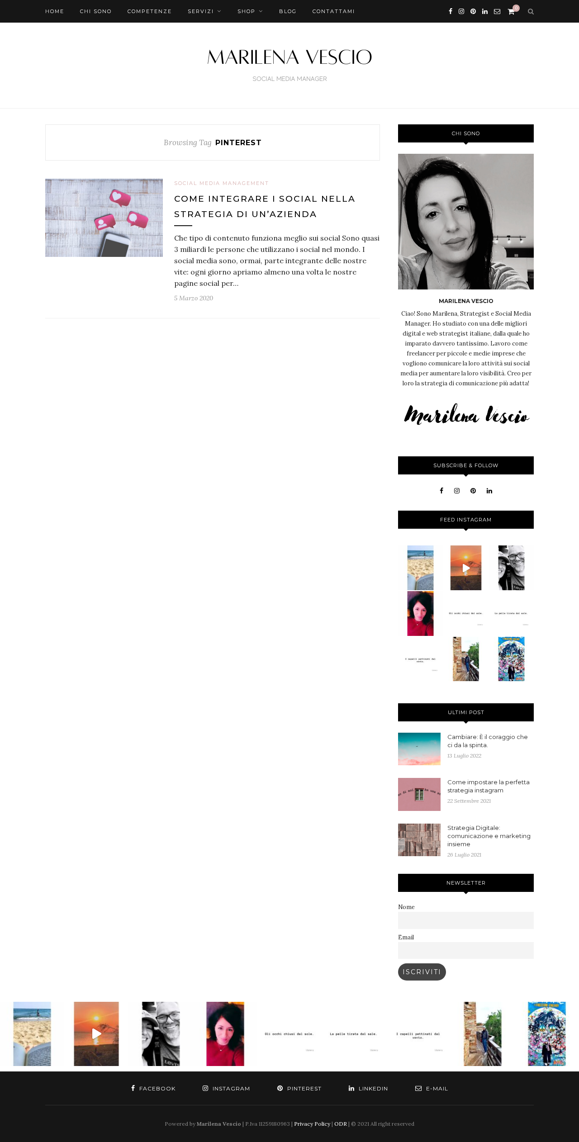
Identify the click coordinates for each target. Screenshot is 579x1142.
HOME (54, 11)
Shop (246, 11)
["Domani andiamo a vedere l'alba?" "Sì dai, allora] (466, 567)
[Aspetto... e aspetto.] (466, 613)
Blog (288, 11)
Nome (406, 906)
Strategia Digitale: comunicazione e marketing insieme (489, 836)
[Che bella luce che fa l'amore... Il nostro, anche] (511, 567)
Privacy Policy (312, 1123)
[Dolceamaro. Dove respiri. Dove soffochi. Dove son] (420, 567)
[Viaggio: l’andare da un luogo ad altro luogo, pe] (466, 659)
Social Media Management (221, 183)
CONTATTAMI (334, 11)
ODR (340, 1123)
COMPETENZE (150, 11)
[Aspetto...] (511, 613)
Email (406, 937)
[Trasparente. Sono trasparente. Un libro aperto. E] (511, 659)
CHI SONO (96, 11)
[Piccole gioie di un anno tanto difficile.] (420, 613)
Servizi (201, 11)
